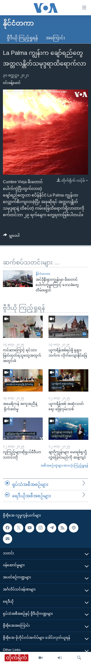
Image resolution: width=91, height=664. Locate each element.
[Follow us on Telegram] (51, 528)
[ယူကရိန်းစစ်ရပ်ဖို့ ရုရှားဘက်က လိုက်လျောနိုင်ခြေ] (68, 327)
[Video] (40, 658)
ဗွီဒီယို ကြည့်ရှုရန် (22, 37)
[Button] (11, 236)
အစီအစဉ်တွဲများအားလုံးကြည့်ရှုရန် (64, 465)
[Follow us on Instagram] (40, 528)
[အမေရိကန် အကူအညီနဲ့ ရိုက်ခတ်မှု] (23, 380)
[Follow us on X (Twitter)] (18, 528)
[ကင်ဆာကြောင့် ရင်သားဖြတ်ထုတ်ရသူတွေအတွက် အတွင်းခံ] (23, 327)
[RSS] (62, 528)
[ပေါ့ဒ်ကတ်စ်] (73, 528)
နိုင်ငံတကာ (43, 274)
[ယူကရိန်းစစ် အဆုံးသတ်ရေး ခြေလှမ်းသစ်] (68, 380)
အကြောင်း (55, 37)
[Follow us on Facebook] (7, 528)
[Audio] (59, 658)
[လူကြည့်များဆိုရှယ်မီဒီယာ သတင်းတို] (23, 429)
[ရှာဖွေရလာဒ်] (79, 658)
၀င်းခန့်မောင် (12, 83)
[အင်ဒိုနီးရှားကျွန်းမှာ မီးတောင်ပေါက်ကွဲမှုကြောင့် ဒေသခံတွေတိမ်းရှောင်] (18, 278)
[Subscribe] (7, 538)
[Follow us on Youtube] (29, 528)
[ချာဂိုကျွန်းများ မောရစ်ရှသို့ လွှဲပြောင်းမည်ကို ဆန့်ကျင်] (68, 429)
